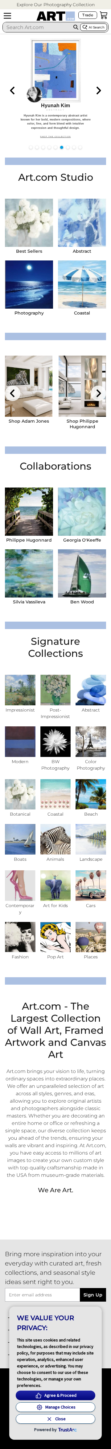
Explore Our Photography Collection (56, 4)
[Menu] (7, 16)
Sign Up (93, 1295)
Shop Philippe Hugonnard (82, 423)
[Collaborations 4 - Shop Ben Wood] (82, 573)
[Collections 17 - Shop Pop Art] (55, 937)
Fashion (20, 957)
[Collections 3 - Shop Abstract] (91, 690)
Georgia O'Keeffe (82, 540)
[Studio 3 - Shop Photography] (29, 284)
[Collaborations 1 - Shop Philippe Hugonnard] (29, 512)
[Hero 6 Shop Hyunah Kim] (55, 89)
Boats (20, 859)
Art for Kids (55, 905)
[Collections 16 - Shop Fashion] (20, 937)
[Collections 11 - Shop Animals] (55, 839)
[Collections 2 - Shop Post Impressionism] (55, 690)
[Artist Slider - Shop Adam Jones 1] (28, 386)
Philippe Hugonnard (29, 540)
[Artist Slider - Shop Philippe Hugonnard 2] (82, 386)
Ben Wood (82, 602)
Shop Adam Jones (29, 421)
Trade (87, 15)
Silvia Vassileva (29, 602)
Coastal (82, 313)
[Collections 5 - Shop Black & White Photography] (55, 741)
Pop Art (55, 957)
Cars (91, 905)
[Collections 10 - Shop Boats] (20, 839)
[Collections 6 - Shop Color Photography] (91, 741)
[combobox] (37, 27)
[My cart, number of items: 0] (104, 15)
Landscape (91, 859)
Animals (55, 859)
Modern (20, 761)
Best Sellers (29, 251)
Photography (29, 313)
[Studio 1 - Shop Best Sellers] (29, 223)
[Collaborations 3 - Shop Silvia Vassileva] (29, 573)
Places (91, 957)
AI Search (97, 27)
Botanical (20, 814)
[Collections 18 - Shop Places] (91, 937)
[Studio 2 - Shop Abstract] (82, 223)
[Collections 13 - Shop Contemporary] (20, 885)
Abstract (82, 251)
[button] (56, 5)
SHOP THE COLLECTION (55, 136)
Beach (91, 814)
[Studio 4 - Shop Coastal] (82, 284)
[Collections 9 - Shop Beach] (91, 794)
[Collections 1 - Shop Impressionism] (20, 690)
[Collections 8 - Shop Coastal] (55, 794)
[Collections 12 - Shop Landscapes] (91, 839)
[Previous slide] (12, 90)
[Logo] (55, 16)
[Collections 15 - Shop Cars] (91, 885)
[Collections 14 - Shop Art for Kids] (55, 885)
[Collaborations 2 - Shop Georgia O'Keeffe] (82, 512)
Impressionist (20, 710)
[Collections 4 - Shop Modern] (20, 741)
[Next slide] (98, 90)
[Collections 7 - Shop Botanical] (20, 794)
